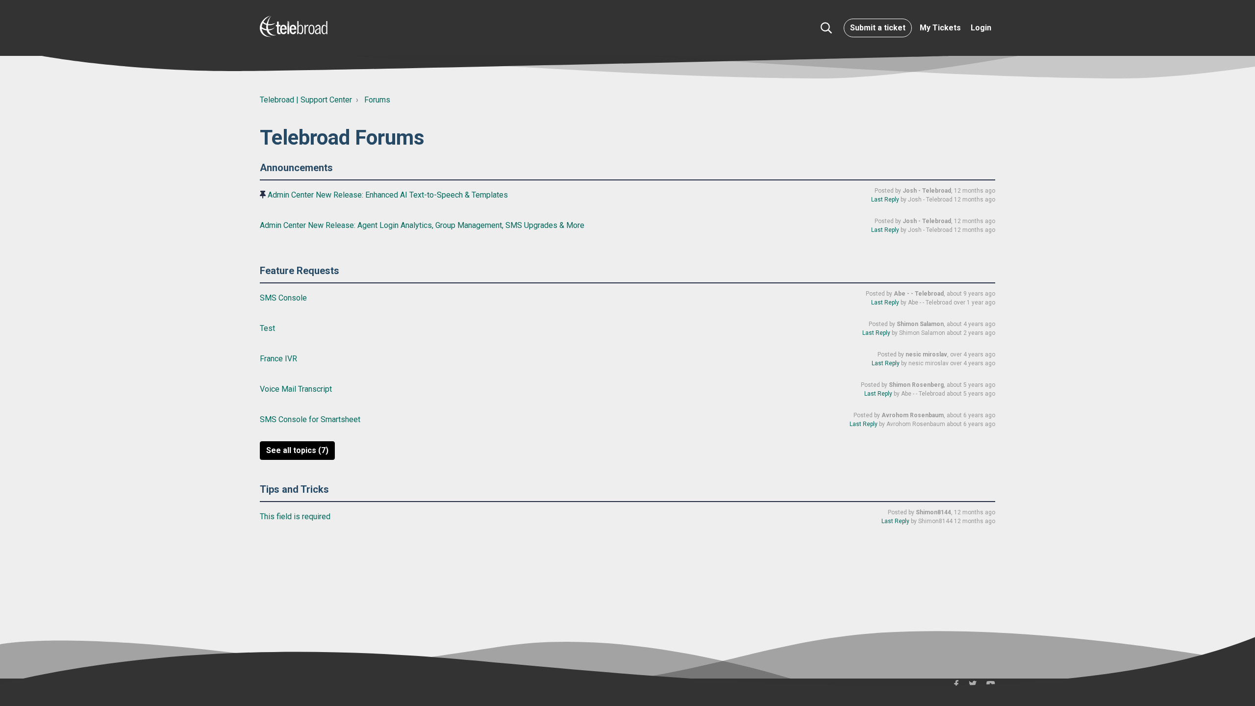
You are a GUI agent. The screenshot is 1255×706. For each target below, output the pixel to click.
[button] (826, 28)
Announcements (296, 168)
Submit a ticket (877, 27)
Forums (377, 99)
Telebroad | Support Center (306, 99)
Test (268, 328)
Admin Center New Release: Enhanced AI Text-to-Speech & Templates (388, 195)
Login (981, 27)
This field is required (296, 516)
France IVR (279, 358)
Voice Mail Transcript (297, 389)
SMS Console (284, 298)
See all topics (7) (297, 450)
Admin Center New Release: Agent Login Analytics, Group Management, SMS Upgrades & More (423, 225)
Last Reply (885, 199)
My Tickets (940, 27)
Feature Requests (299, 271)
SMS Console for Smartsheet (311, 419)
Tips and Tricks (294, 489)
